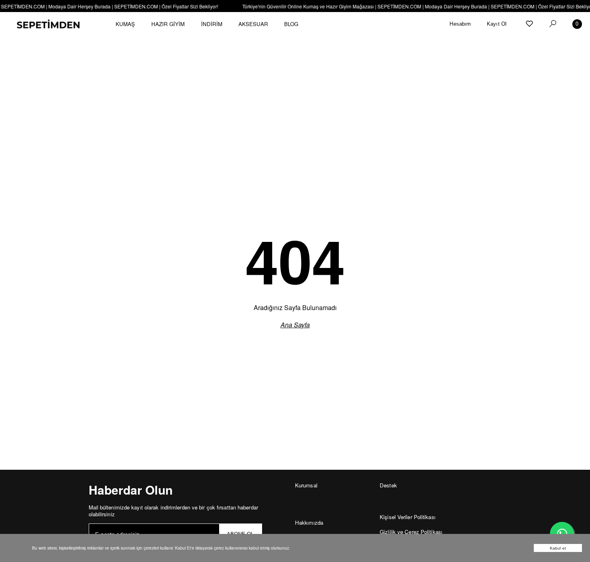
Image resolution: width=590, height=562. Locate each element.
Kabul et (558, 548)
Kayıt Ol (497, 24)
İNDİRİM (212, 24)
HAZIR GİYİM (168, 24)
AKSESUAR (253, 24)
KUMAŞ (125, 24)
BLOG (291, 24)
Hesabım (460, 24)
